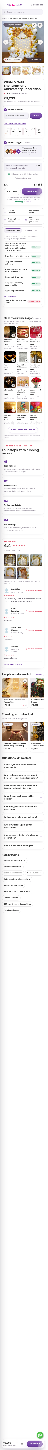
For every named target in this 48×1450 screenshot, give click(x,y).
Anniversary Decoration (14, 860)
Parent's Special (11, 898)
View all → (40, 675)
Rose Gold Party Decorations (17, 891)
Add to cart (12, 191)
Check (36, 115)
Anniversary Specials (13, 885)
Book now (32, 191)
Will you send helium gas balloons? (20, 817)
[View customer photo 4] (10, 573)
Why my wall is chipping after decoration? (18, 826)
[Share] (34, 25)
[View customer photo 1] (10, 560)
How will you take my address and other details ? (20, 766)
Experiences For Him (13, 873)
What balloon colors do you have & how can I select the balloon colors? (21, 776)
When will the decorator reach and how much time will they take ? (20, 787)
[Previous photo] (5, 42)
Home (4, 18)
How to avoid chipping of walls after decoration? (21, 836)
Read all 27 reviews (13, 665)
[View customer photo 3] (36, 560)
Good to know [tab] (31, 230)
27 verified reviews (19, 93)
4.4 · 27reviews (12, 59)
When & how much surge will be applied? (18, 797)
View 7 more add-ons (21, 429)
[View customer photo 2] (23, 560)
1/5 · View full (36, 59)
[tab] (6, 70)
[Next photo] (40, 42)
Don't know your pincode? (15, 123)
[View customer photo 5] (23, 573)
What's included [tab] (13, 230)
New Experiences (11, 910)
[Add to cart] (22, 1444)
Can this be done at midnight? (18, 846)
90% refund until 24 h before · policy (24, 174)
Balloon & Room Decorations (17, 879)
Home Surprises (34, 873)
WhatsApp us (20, 202)
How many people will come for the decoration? (20, 808)
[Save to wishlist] (40, 25)
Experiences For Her (12, 866)
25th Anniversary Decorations (17, 904)
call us (28, 202)
